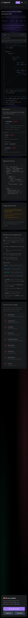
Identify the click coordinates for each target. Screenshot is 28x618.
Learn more (17, 604)
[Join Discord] (22, 2)
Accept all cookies (14, 609)
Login (17, 2)
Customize (19, 613)
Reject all (8, 613)
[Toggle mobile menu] (25, 2)
